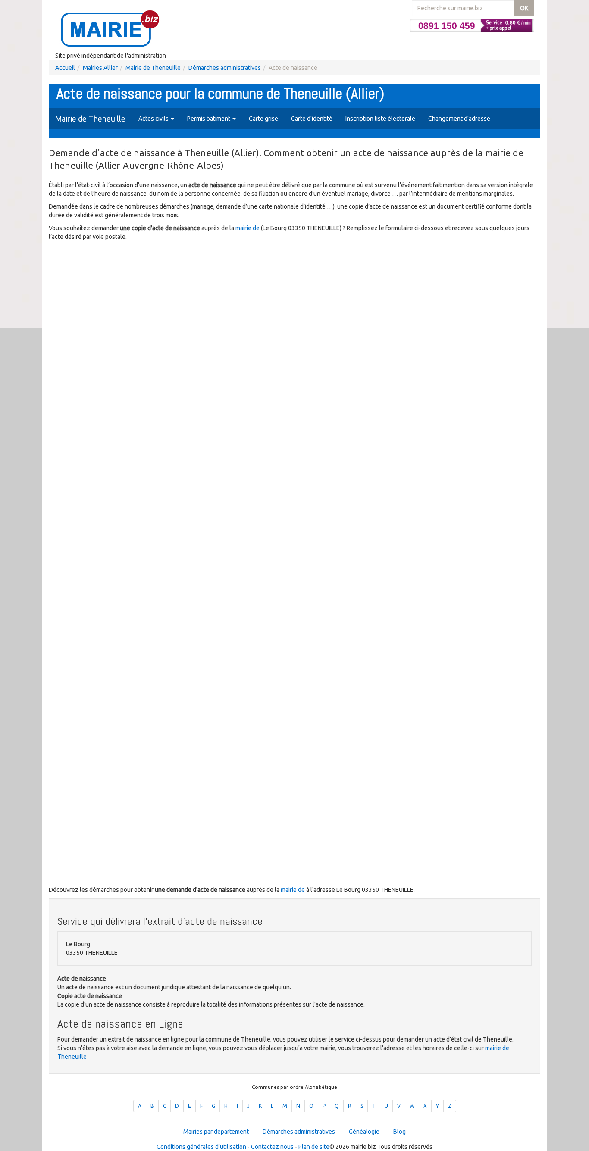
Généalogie (364, 1131)
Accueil (65, 67)
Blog (399, 1131)
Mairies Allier (100, 67)
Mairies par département (216, 1131)
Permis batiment (209, 118)
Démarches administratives (224, 67)
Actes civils (154, 118)
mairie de (248, 228)
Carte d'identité (311, 118)
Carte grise (263, 118)
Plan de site (313, 1146)
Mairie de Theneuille (153, 67)
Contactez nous (272, 1146)
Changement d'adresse (459, 118)
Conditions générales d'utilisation (201, 1146)
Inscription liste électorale (380, 118)
